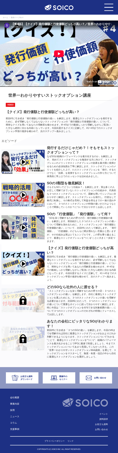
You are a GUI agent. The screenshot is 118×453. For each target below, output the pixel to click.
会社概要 (14, 397)
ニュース (14, 416)
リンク (70, 441)
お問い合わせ (101, 429)
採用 (12, 410)
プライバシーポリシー (54, 441)
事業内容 (14, 404)
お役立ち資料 (101, 424)
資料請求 (103, 419)
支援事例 (14, 429)
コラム (13, 423)
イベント (103, 414)
